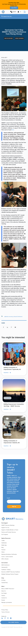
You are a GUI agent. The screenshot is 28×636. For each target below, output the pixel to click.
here (13, 130)
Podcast (3, 550)
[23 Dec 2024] (14, 427)
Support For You (5, 527)
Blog (2, 547)
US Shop (3, 580)
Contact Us (4, 598)
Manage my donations (6, 602)
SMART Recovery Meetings (7, 525)
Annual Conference (19, 38)
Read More (6, 372)
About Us (3, 591)
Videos (3, 552)
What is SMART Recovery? (7, 588)
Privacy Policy (4, 610)
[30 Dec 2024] (14, 354)
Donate (3, 600)
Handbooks (4, 543)
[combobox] (14, 16)
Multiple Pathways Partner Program (9, 574)
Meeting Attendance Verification (9, 554)
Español (14, 11)
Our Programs (4, 534)
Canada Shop (4, 582)
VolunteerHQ (4, 567)
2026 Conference (5, 565)
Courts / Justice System (7, 556)
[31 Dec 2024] (14, 391)
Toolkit (3, 540)
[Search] (2, 16)
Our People (4, 593)
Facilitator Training (5, 569)
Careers (3, 595)
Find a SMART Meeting (13, 622)
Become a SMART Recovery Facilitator (10, 572)
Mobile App (4, 545)
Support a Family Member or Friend (9, 530)
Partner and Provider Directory (8, 532)
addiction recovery (9, 38)
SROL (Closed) (4, 559)
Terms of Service (5, 612)
